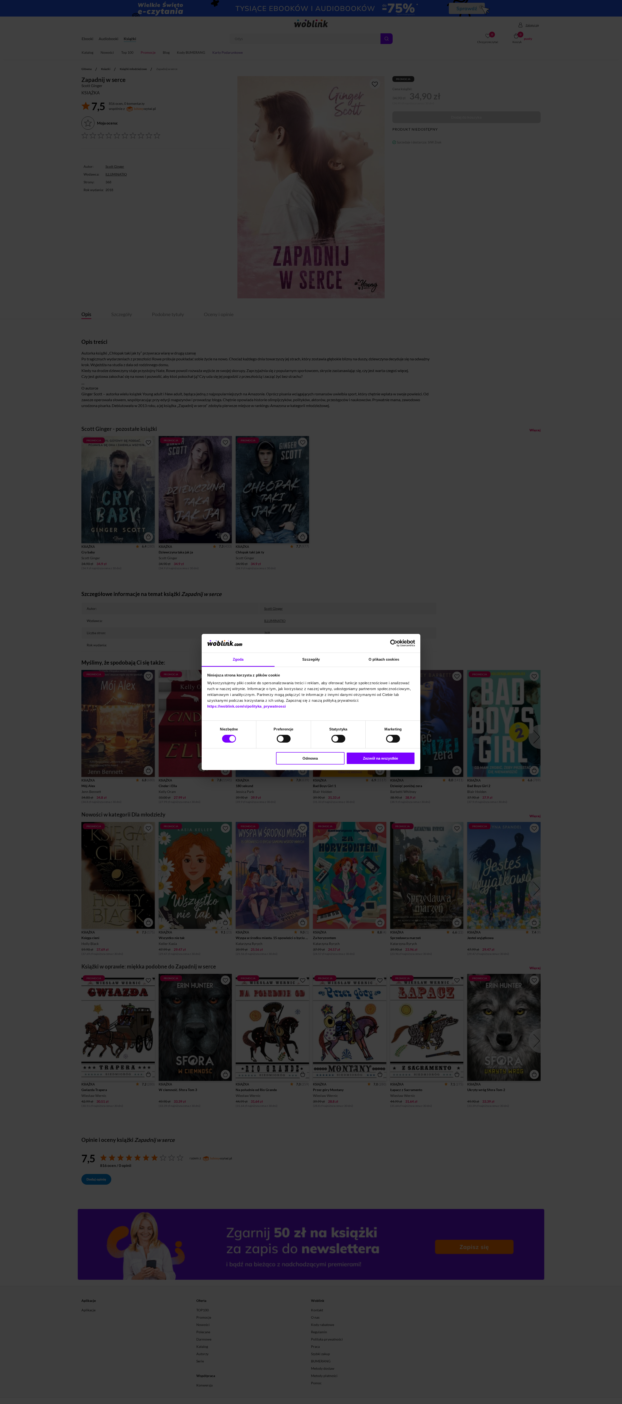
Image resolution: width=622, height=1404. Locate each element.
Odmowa (310, 758)
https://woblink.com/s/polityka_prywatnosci (246, 706)
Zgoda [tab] (238, 659)
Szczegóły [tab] (311, 659)
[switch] (284, 739)
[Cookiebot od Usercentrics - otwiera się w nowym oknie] (393, 643)
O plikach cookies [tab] (384, 659)
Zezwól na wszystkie (380, 758)
